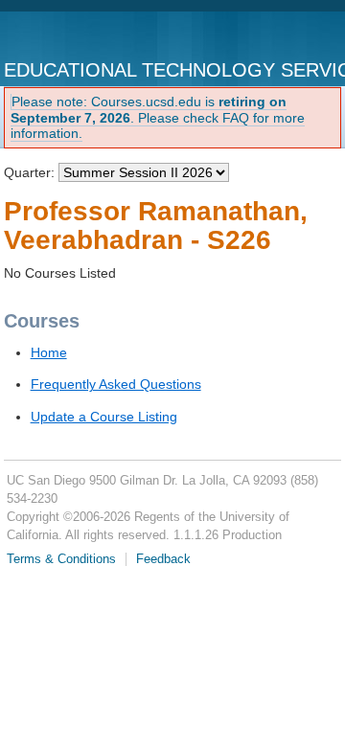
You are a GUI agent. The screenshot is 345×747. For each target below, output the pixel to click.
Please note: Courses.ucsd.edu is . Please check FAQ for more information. (158, 118)
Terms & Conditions (61, 559)
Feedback (163, 559)
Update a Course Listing (104, 416)
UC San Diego (83, 36)
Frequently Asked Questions (116, 384)
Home (49, 352)
